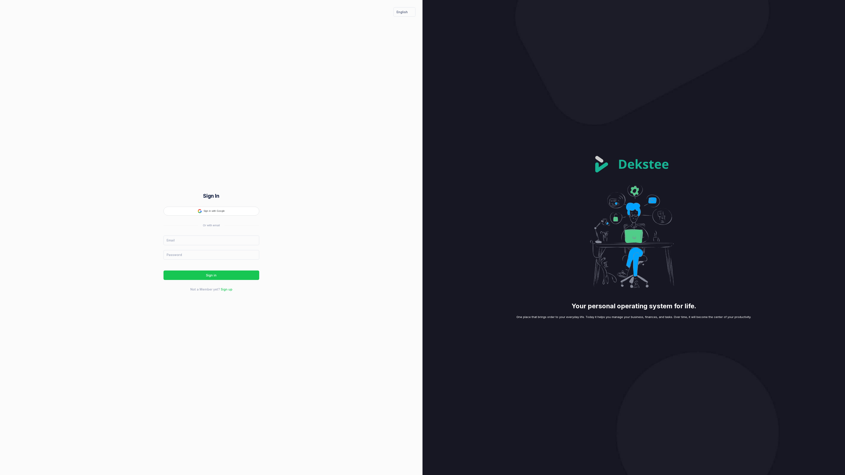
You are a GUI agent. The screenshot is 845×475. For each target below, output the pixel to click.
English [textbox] (402, 12)
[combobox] (404, 12)
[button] (211, 211)
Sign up (226, 289)
